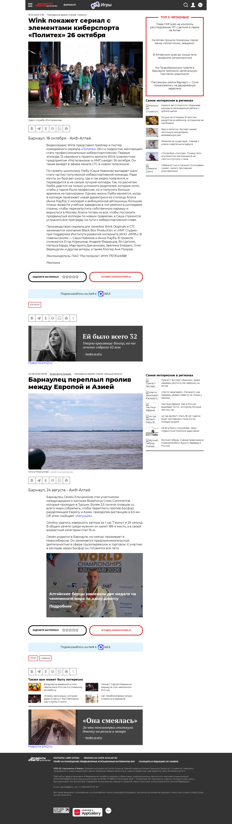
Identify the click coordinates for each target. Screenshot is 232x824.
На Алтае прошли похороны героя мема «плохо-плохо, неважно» (175, 42)
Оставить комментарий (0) (116, 277)
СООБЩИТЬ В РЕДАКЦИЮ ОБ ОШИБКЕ (158, 761)
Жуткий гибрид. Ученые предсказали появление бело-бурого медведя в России (182, 443)
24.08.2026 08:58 (37, 373)
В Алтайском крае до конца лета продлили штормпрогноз (174, 56)
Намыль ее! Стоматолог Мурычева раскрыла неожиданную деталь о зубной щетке (180, 108)
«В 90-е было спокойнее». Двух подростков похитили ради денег (180, 429)
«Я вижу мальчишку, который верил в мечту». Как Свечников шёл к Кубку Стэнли (61, 699)
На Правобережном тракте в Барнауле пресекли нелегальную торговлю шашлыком (174, 71)
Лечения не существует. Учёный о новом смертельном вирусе (180, 142)
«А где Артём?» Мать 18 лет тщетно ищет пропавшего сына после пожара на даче (181, 419)
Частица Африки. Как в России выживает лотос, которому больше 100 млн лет (181, 407)
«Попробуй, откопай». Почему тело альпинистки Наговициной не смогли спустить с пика (181, 156)
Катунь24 (84, 516)
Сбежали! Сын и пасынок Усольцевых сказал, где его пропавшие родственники (182, 168)
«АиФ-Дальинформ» (61, 471)
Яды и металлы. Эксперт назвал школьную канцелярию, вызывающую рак (179, 132)
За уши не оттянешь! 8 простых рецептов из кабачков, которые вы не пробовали (182, 120)
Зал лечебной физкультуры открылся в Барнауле (116, 697)
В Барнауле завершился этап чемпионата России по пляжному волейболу (63, 687)
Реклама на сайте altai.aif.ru (100, 758)
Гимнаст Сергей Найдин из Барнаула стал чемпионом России (116, 687)
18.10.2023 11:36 (36, 14)
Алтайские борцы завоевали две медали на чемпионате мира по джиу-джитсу (92, 596)
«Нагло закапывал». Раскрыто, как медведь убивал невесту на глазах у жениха (181, 395)
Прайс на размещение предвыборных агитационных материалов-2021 (94, 761)
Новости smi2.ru (40, 363)
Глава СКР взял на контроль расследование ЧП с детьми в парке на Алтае (174, 27)
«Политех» (88, 149)
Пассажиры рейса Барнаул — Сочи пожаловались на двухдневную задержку (174, 85)
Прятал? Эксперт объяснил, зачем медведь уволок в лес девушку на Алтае (180, 383)
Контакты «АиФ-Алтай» (66, 758)
